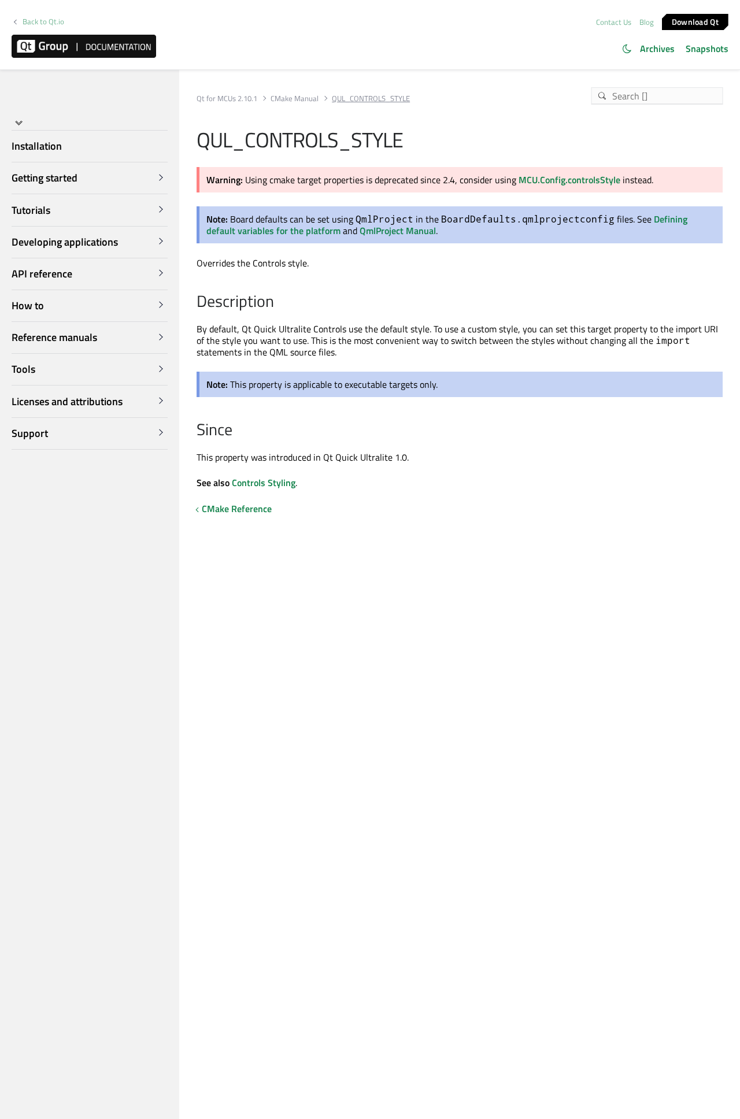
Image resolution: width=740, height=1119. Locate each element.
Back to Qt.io (43, 21)
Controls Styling (263, 483)
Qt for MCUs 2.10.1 (227, 98)
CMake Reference (237, 509)
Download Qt (695, 21)
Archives (657, 48)
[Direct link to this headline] (280, 302)
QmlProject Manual (398, 231)
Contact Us (613, 22)
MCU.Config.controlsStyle (569, 180)
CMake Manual (295, 98)
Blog (646, 22)
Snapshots (707, 48)
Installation (37, 146)
